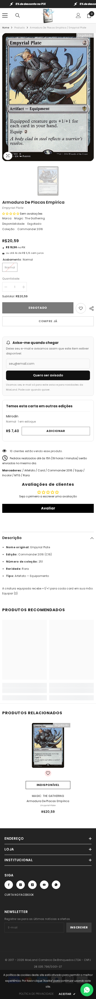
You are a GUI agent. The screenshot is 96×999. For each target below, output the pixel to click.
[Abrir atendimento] (86, 989)
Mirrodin (12, 416)
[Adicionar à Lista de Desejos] (81, 308)
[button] (10, 214)
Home (5, 27)
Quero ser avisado (48, 375)
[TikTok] (32, 884)
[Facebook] (8, 884)
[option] (48, 97)
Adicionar (55, 431)
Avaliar (48, 508)
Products (19, 27)
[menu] (5, 15)
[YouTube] (44, 884)
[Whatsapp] (56, 884)
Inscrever (79, 927)
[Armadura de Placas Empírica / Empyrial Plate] (48, 745)
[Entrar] (78, 15)
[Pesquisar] (17, 15)
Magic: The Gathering (29, 218)
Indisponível (48, 785)
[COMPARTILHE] (90, 308)
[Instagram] (20, 884)
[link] (24, 690)
